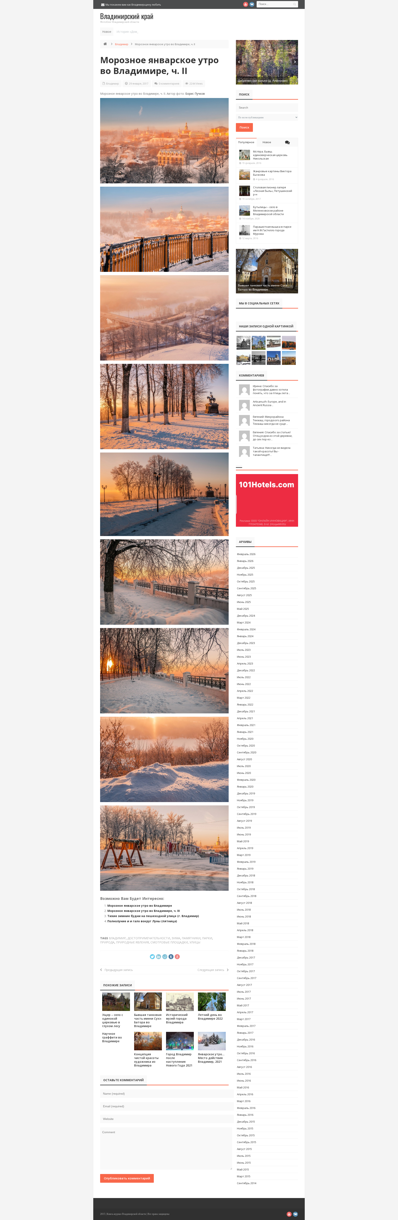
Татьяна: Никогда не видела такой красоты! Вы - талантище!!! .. (271, 451)
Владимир (121, 44)
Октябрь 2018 (246, 889)
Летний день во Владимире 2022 (210, 1016)
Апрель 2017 (245, 1012)
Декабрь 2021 (246, 711)
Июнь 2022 (244, 684)
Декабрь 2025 (246, 568)
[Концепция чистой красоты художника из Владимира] (148, 1041)
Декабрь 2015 (246, 1121)
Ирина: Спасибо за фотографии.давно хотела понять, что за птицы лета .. (271, 389)
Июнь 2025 (244, 602)
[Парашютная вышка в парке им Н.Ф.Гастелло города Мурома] (244, 230)
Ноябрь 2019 (245, 800)
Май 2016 (243, 1087)
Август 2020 (244, 759)
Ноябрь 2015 (245, 1128)
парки (207, 938)
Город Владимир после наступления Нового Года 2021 (179, 1059)
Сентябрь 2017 (246, 978)
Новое (267, 142)
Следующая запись (212, 970)
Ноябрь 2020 (245, 739)
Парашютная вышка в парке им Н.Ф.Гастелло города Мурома (272, 230)
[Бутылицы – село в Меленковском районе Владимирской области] (244, 210)
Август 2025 (244, 595)
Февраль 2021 (246, 725)
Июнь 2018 (244, 916)
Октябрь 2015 (246, 1135)
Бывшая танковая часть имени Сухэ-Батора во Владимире (148, 1020)
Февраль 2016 (246, 1108)
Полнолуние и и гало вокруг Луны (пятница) (142, 921)
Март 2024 (243, 622)
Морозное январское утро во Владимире (139, 906)
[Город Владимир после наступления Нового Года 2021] (180, 1041)
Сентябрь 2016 (246, 1060)
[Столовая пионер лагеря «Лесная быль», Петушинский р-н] (244, 191)
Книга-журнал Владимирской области (126, 1214)
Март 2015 (243, 1176)
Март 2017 (243, 1019)
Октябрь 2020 (246, 745)
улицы (194, 942)
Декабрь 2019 (246, 793)
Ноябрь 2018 (245, 882)
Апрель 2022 (245, 691)
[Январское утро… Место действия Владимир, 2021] (212, 1041)
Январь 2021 (245, 732)
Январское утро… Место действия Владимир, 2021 (211, 1058)
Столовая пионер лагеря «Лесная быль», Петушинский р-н (272, 190)
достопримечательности (148, 938)
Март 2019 (243, 855)
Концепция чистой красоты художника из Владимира (146, 1059)
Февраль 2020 (246, 780)
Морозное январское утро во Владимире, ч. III (143, 911)
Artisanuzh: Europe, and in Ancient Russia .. (269, 403)
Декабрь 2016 (246, 1039)
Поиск (244, 127)
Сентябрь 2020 (246, 752)
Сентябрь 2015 (246, 1142)
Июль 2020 (244, 766)
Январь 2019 (245, 868)
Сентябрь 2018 (246, 896)
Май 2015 (243, 1169)
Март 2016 (243, 1101)
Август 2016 (244, 1067)
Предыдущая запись (117, 970)
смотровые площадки (169, 942)
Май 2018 (243, 923)
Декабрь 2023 (246, 643)
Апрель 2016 (245, 1094)
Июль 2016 (244, 1074)
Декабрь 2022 (246, 670)
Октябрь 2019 (246, 807)
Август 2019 (244, 821)
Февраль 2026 (246, 554)
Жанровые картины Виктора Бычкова (272, 173)
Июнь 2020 (244, 773)
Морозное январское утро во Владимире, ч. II (159, 65)
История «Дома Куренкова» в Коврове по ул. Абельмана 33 (158, 32)
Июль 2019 (244, 827)
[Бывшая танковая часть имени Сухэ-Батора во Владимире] (148, 1001)
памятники (191, 938)
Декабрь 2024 (246, 615)
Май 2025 (243, 609)
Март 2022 (243, 698)
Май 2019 (243, 841)
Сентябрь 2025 (246, 588)
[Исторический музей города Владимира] (180, 1001)
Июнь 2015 (244, 1162)
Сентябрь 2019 (246, 814)
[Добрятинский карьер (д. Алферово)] (267, 62)
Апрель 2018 (245, 930)
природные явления (132, 942)
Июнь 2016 (244, 1080)
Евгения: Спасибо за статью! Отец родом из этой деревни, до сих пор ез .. (272, 435)
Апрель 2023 (245, 663)
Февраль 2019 (246, 862)
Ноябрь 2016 (245, 1046)
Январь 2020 (245, 786)
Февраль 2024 (246, 629)
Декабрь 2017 (246, 957)
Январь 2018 (245, 951)
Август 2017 (244, 985)
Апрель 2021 (245, 718)
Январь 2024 (245, 636)
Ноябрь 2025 (245, 574)
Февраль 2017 (246, 1026)
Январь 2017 (245, 1033)
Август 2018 (244, 903)
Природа (107, 942)
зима (176, 938)
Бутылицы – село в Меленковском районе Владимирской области (268, 210)
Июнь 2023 (244, 656)
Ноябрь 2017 (245, 964)
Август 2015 (244, 1149)
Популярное (246, 142)
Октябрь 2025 (246, 581)
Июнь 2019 (244, 834)
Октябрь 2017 (246, 971)
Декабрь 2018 (246, 875)
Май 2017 (243, 1005)
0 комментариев (169, 83)
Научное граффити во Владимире (112, 1037)
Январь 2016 (245, 1115)
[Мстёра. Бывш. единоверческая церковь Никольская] (244, 155)
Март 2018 (243, 937)
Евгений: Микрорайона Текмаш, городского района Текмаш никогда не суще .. (271, 420)
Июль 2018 (244, 909)
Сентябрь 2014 (246, 1183)
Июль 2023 (244, 650)
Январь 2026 (245, 561)
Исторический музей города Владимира (177, 1018)
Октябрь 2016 (246, 1053)
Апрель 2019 (245, 848)
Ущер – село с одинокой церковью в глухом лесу (112, 1020)
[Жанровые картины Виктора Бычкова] (244, 174)
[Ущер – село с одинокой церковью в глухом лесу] (116, 1001)
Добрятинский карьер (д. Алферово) (263, 80)
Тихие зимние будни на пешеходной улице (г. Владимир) (153, 916)
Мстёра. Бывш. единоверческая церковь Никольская (270, 155)
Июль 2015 (244, 1156)
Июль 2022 (244, 677)
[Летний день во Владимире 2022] (212, 1001)
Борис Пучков (195, 94)
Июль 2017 (244, 992)
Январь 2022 (245, 704)
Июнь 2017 (244, 998)
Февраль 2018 (246, 944)
